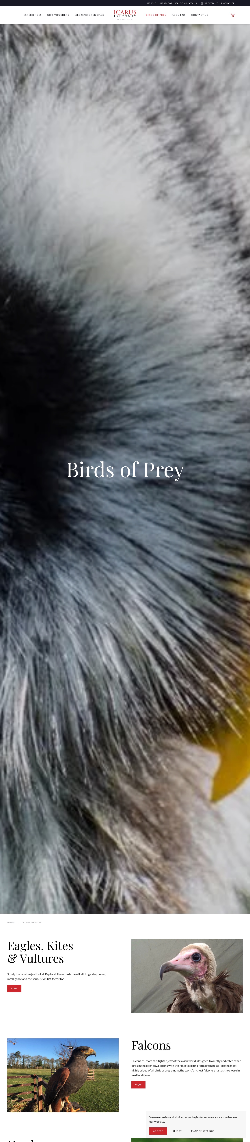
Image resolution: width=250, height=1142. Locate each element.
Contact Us (199, 15)
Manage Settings (202, 1131)
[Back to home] (125, 15)
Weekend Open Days (89, 15)
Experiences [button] (32, 15)
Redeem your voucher (219, 3)
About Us (179, 15)
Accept (158, 1131)
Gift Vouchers (58, 15)
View (14, 988)
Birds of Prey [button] (156, 15)
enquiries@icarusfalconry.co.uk (173, 3)
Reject (177, 1131)
